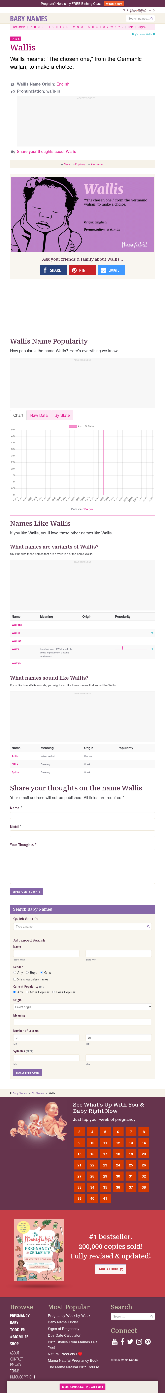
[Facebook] (122, 1343)
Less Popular (65, 992)
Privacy (15, 1365)
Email (14, 826)
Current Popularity (29, 986)
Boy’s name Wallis (142, 34)
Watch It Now (114, 3)
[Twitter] (130, 1343)
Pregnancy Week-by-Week (69, 1315)
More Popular (39, 992)
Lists (130, 26)
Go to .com (138, 10)
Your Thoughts (23, 844)
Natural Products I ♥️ (65, 1353)
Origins (141, 26)
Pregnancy (20, 1316)
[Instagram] (139, 1343)
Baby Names (28, 18)
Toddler (17, 1329)
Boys (33, 972)
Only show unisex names (32, 979)
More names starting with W (81, 1387)
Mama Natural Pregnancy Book (73, 1360)
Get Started (19, 26)
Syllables (23, 1051)
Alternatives (97, 164)
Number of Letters (26, 1030)
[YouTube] (115, 1343)
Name (15, 808)
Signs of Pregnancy (63, 1328)
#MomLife (19, 1337)
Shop (14, 1343)
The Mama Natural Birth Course (73, 1366)
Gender (18, 967)
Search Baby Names (28, 1072)
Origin (17, 1000)
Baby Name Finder (63, 1321)
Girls (47, 972)
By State (62, 415)
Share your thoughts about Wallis (46, 151)
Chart (18, 415)
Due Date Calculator (64, 1335)
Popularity (80, 164)
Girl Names (38, 1093)
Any (20, 972)
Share (67, 164)
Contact (16, 1359)
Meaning (19, 1015)
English (63, 84)
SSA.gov (87, 509)
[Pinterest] (148, 1343)
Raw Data (39, 415)
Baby (14, 1322)
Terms (15, 1371)
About (14, 1353)
